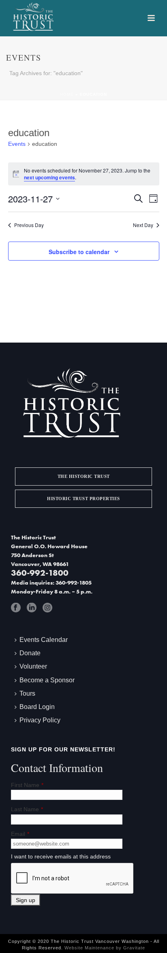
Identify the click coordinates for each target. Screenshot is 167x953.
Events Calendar (43, 639)
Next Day (143, 225)
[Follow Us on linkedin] (31, 607)
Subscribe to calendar (79, 252)
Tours (27, 693)
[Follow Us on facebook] (16, 607)
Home (67, 94)
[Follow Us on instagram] (47, 607)
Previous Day (29, 225)
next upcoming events (49, 177)
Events (17, 144)
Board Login (37, 706)
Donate (30, 653)
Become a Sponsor (47, 680)
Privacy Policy (39, 720)
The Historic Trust (84, 476)
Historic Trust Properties (83, 498)
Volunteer (33, 666)
